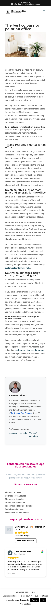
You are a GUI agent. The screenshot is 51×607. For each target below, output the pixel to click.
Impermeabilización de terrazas (19, 506)
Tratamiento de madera (15, 502)
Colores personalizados (15, 496)
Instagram (13, 433)
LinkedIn (23, 433)
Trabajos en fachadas (14, 509)
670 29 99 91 (26, 2)
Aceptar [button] (34, 600)
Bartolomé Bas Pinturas (21, 413)
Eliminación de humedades (17, 512)
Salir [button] (43, 600)
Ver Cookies (25, 604)
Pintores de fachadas (14, 499)
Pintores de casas (13, 492)
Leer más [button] (11, 573)
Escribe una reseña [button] (25, 540)
